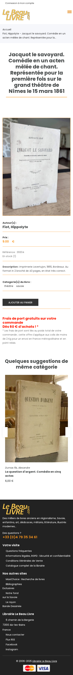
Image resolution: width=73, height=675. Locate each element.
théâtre (9, 286)
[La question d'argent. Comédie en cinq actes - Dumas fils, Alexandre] (36, 418)
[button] (68, 12)
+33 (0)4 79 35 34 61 (20, 537)
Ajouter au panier (20, 302)
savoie (20, 286)
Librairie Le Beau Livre (44, 661)
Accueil (7, 29)
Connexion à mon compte (19, 3)
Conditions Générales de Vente (23, 560)
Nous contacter (14, 634)
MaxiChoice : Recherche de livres (24, 579)
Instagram (11, 649)
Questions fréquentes (18, 551)
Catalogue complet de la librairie (24, 565)
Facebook (10, 644)
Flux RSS (9, 639)
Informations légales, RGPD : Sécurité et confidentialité (37, 556)
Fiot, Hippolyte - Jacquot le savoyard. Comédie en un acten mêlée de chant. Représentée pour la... (34, 35)
